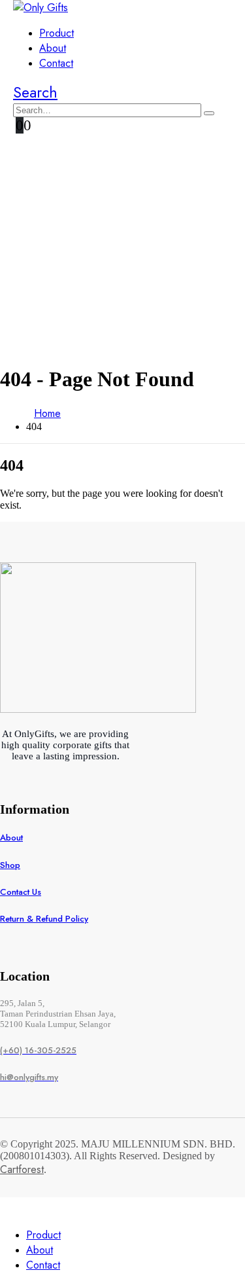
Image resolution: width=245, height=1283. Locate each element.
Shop (10, 865)
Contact (56, 63)
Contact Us (20, 892)
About (52, 48)
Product (56, 33)
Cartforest (22, 1169)
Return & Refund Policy (44, 919)
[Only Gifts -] (40, 7)
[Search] (209, 113)
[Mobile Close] (8, 1209)
